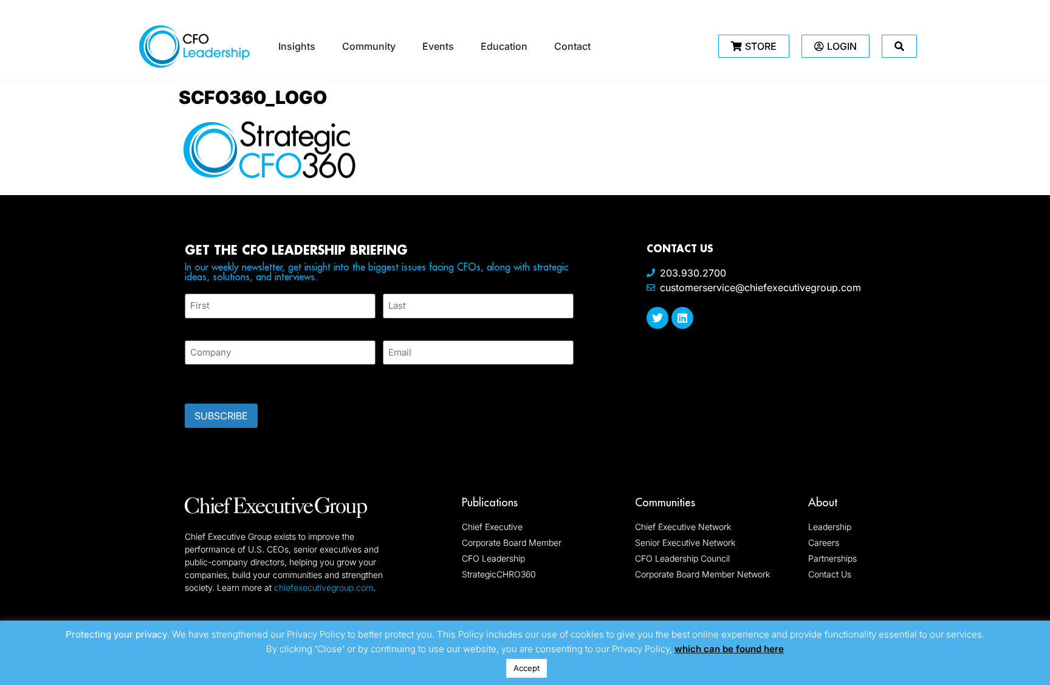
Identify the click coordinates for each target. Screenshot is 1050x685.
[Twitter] (657, 318)
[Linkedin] (682, 318)
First (194, 325)
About (822, 502)
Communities (665, 502)
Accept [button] (526, 668)
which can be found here (729, 649)
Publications (490, 502)
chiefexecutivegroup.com (323, 587)
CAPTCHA (209, 380)
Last (391, 325)
